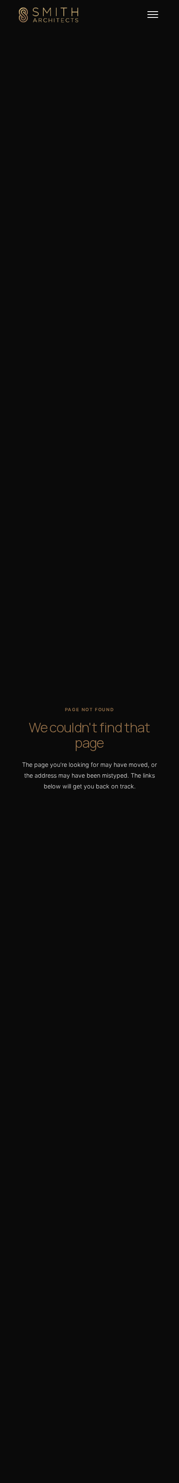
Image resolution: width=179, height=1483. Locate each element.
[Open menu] (152, 14)
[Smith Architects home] (48, 15)
